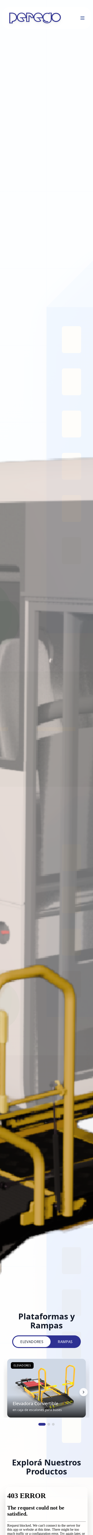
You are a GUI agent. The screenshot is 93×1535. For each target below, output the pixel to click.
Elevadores (31, 1341)
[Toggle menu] (82, 18)
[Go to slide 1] (42, 1424)
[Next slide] (83, 1392)
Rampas (65, 1341)
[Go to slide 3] (53, 1424)
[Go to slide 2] (48, 1424)
